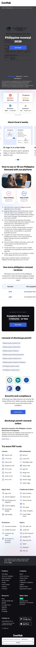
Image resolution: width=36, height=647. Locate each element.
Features (4, 586)
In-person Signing (10, 505)
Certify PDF (26, 530)
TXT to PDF (8, 459)
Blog (3, 599)
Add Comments (27, 493)
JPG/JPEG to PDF (9, 465)
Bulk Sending (8, 514)
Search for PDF (27, 540)
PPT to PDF (8, 469)
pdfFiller (4, 603)
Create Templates (28, 511)
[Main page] (6, 3)
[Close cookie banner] (32, 639)
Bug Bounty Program (26, 588)
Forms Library (6, 584)
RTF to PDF (8, 479)
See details (17, 78)
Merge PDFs (26, 472)
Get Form (18, 48)
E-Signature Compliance (26, 582)
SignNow (4, 607)
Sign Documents (6, 578)
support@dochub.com (7, 621)
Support (22, 584)
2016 (10, 292)
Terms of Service (24, 576)
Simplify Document (10, 530)
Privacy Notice (24, 578)
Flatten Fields (26, 465)
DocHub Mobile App (7, 601)
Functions (4, 588)
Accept (18, 642)
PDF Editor (5, 574)
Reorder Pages (27, 479)
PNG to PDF (8, 462)
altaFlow (4, 609)
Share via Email (27, 500)
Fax (24, 504)
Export (24, 544)
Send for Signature (10, 497)
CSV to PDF (8, 472)
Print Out (25, 551)
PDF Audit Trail (27, 526)
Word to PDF (8, 455)
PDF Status (26, 507)
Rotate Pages (26, 476)
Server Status (5, 580)
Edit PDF (25, 455)
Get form (18, 325)
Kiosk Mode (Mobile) (8, 510)
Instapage (4, 611)
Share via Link (26, 497)
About (21, 574)
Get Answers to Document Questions (9, 540)
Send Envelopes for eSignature (10, 501)
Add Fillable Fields (28, 462)
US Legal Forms (6, 605)
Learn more (18, 412)
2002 (10, 297)
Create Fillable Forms (27, 515)
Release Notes (24, 586)
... (24, 639)
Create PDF (26, 459)
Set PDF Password (28, 533)
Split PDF (25, 469)
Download (25, 547)
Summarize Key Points (9, 534)
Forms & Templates (7, 576)
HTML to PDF (9, 476)
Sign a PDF (8, 493)
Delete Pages (26, 483)
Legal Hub (22, 580)
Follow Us (5, 628)
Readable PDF (27, 537)
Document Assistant (10, 526)
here (10, 562)
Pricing (4, 582)
